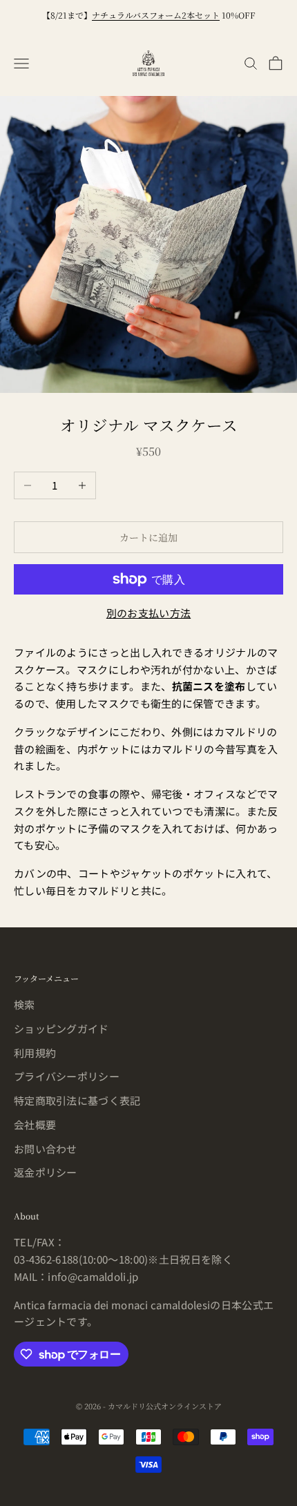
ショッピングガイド (61, 1028)
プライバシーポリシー (66, 1076)
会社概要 (35, 1124)
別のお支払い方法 (148, 613)
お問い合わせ (45, 1148)
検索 (24, 1004)
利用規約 (35, 1052)
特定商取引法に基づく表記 (77, 1100)
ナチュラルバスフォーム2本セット (156, 15)
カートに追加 (148, 537)
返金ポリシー (45, 1172)
